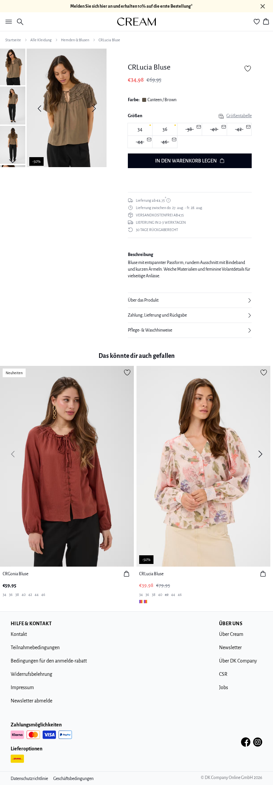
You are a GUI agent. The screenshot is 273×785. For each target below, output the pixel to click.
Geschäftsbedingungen (73, 778)
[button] (190, 300)
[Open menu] (7, 21)
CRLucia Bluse (109, 40)
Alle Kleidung (41, 40)
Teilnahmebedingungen (35, 647)
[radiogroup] (190, 135)
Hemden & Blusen (75, 40)
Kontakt (19, 634)
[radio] (140, 129)
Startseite (13, 40)
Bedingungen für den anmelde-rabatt (49, 660)
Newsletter (230, 647)
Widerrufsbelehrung (31, 674)
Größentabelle (239, 116)
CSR (223, 674)
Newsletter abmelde (31, 700)
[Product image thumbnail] (12, 66)
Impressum (22, 687)
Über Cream (231, 634)
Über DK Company (238, 660)
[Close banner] (263, 6)
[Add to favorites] (247, 68)
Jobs (223, 687)
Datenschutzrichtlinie (29, 778)
